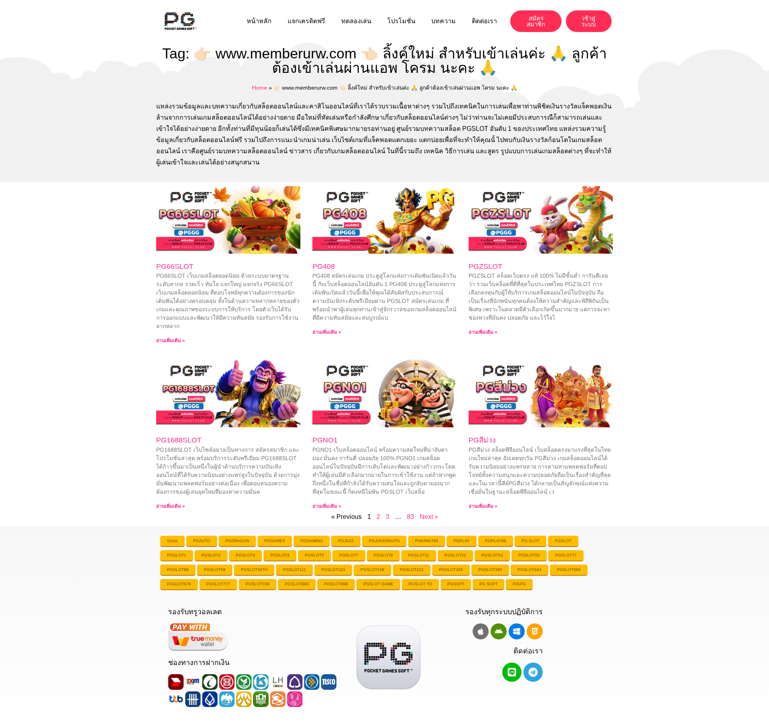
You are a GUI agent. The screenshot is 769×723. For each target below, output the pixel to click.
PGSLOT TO (420, 584)
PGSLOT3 (245, 555)
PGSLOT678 (179, 584)
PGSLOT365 (490, 569)
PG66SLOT (174, 266)
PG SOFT (488, 584)
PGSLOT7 (348, 555)
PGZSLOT (485, 266)
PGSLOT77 (566, 555)
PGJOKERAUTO (384, 541)
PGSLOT (563, 541)
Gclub (172, 541)
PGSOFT (455, 584)
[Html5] (535, 631)
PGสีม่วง (482, 440)
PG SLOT (530, 541)
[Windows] (517, 631)
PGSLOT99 (214, 569)
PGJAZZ (346, 541)
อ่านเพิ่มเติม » (170, 340)
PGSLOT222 (412, 569)
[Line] (511, 672)
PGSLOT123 (333, 569)
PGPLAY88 (495, 541)
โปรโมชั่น (401, 21)
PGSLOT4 (280, 555)
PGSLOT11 (418, 555)
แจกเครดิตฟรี (306, 21)
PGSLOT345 (451, 569)
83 (410, 516)
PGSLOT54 (492, 555)
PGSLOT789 (258, 584)
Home (259, 88)
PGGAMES (274, 541)
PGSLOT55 (529, 555)
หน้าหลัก (259, 21)
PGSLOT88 (178, 569)
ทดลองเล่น (356, 21)
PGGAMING (311, 541)
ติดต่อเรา (484, 21)
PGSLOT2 (211, 555)
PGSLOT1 (176, 555)
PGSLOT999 (336, 584)
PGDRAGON (237, 541)
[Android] (499, 631)
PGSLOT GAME (378, 584)
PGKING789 (426, 541)
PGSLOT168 (372, 569)
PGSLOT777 (218, 584)
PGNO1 (325, 440)
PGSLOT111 (294, 569)
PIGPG (519, 584)
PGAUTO (201, 541)
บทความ (443, 21)
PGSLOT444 (529, 569)
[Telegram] (533, 672)
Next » (429, 516)
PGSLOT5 (314, 555)
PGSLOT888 (297, 584)
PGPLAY (461, 541)
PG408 (323, 266)
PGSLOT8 (383, 555)
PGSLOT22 (455, 555)
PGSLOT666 (569, 569)
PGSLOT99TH (254, 569)
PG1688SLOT (178, 440)
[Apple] (481, 631)
